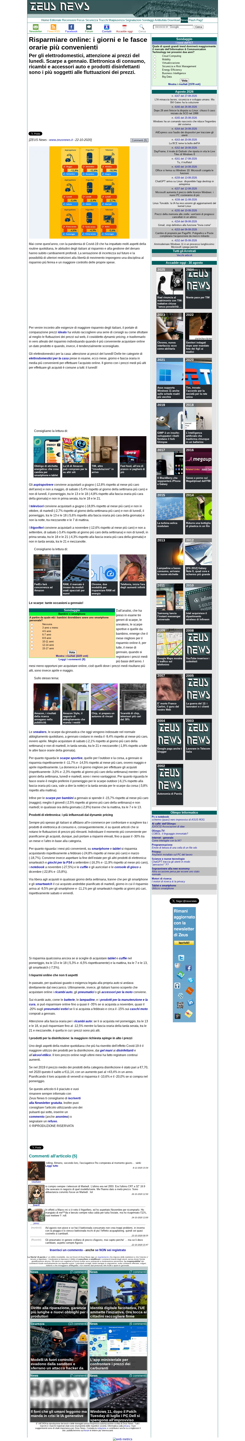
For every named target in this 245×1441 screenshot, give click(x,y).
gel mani (106, 1050)
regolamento (103, 1257)
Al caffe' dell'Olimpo (164, 823)
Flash (192, 20)
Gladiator (36, 1181)
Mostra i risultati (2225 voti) (72, 655)
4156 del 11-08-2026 (186, 199)
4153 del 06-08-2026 (186, 229)
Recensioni (69, 20)
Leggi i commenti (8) (72, 659)
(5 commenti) (138, 1375)
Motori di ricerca (161, 878)
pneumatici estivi (56, 1009)
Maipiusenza (117, 20)
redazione (101, 1428)
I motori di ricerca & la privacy (168, 881)
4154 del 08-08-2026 (186, 221)
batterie (69, 999)
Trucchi (103, 20)
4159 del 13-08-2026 (186, 177)
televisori (37, 506)
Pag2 (199, 20)
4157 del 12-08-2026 (186, 188)
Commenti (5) (139, 140)
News (184, 20)
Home (45, 20)
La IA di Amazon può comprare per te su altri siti (75, 469)
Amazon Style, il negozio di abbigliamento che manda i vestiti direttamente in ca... (75, 719)
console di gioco (126, 867)
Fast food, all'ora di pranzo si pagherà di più (132, 469)
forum (86, 1430)
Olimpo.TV (158, 830)
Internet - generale (162, 837)
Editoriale (55, 20)
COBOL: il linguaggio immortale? (170, 833)
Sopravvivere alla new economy (170, 868)
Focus (81, 20)
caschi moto (139, 1009)
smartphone (100, 848)
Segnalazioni (133, 20)
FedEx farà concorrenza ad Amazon (43, 587)
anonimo (62, 1116)
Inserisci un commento (66, 1250)
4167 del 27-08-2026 (186, 95)
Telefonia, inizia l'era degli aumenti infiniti (132, 586)
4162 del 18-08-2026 (186, 147)
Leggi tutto (51, 1165)
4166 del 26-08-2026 (186, 106)
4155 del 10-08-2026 (186, 210)
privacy (126, 1426)
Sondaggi (148, 20)
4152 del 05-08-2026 (186, 240)
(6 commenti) (138, 1323)
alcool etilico (42, 1055)
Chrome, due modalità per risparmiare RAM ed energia (103, 589)
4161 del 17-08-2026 (186, 158)
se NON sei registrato (110, 1250)
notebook (37, 867)
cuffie (84, 867)
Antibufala (160, 20)
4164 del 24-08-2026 (186, 128)
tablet (117, 848)
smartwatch (43, 884)
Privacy (156, 851)
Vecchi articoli (184, 255)
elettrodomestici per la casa (49, 358)
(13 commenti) (78, 1323)
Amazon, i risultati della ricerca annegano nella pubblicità (45, 718)
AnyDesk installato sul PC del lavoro (172, 854)
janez (36, 1223)
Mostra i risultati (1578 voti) (184, 84)
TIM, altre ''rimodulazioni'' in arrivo (103, 469)
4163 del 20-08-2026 (186, 139)
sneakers (40, 732)
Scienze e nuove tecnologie (168, 858)
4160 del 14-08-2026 (186, 166)
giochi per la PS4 (60, 862)
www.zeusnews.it (61, 139)
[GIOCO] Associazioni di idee (168, 826)
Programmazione (162, 844)
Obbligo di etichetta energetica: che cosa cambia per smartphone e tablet (46, 471)
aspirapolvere (43, 484)
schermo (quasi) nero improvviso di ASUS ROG (178, 819)
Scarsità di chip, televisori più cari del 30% (130, 716)
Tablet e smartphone (164, 885)
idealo (62, 332)
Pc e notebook (160, 816)
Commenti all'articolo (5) (53, 1156)
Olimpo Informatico (184, 812)
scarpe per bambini (60, 798)
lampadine (87, 999)
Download (173, 20)
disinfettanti (124, 1050)
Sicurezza (91, 20)
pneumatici (86, 992)
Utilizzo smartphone (163, 888)
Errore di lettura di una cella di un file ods (174, 847)
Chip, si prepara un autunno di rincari (103, 715)
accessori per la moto (117, 992)
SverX (36, 1205)
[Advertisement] (57, 104)
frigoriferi (37, 527)
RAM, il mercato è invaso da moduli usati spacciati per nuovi (74, 589)
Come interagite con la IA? (166, 840)
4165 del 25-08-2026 (186, 117)
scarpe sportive (71, 758)
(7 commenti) (79, 1272)
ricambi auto (64, 992)
